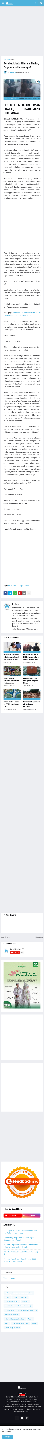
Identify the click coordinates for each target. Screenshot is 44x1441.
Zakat (34, 1323)
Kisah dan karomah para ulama (22, 1293)
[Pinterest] (20, 593)
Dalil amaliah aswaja (25, 1306)
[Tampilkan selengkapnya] (29, 593)
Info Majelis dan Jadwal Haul (14, 1319)
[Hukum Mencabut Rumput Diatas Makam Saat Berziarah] (12, 671)
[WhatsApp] (15, 593)
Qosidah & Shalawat (11, 1301)
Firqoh (15, 1297)
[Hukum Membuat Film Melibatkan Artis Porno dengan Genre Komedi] (32, 647)
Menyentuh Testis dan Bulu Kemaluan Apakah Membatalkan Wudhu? (11, 657)
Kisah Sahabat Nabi (11, 1314)
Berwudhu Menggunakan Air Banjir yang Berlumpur (31, 704)
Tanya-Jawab (24, 585)
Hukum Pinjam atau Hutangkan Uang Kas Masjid (30, 680)
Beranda (7, 59)
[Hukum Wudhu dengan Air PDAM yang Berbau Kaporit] (12, 694)
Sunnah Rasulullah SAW (21, 1323)
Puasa (30, 1319)
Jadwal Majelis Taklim (12, 1328)
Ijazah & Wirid (9, 1306)
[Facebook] (6, 593)
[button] (2, 3)
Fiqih (13, 59)
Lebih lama (38, 937)
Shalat (15, 585)
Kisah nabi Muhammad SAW (27, 1310)
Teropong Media (9, 1278)
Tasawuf (25, 1301)
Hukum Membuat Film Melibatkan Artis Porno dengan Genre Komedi (31, 657)
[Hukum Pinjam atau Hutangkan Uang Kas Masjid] (32, 671)
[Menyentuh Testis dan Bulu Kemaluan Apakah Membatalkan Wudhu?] (12, 647)
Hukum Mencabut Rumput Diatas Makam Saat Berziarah (11, 680)
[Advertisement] (22, 31)
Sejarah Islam (9, 1310)
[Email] (24, 593)
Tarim (7, 1323)
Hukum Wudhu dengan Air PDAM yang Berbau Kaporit (11, 704)
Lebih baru (6, 937)
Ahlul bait (24, 1297)
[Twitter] (10, 593)
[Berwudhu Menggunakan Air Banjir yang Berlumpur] (32, 694)
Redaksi (15, 604)
